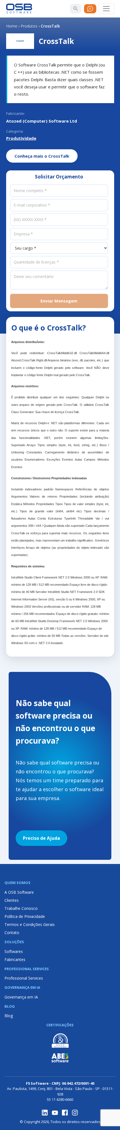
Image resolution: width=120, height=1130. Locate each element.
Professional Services (23, 978)
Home (11, 26)
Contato (11, 932)
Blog (8, 1015)
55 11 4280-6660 (60, 1099)
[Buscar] (75, 8)
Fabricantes (14, 959)
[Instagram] (75, 1113)
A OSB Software (19, 892)
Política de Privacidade (24, 916)
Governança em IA (21, 997)
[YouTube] (55, 1113)
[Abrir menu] (106, 8)
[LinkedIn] (45, 1113)
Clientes (11, 900)
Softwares (13, 951)
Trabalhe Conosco (21, 908)
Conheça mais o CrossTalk (42, 156)
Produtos (29, 26)
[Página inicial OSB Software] (19, 8)
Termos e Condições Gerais (29, 924)
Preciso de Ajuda (41, 838)
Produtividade (21, 138)
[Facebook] (65, 1113)
